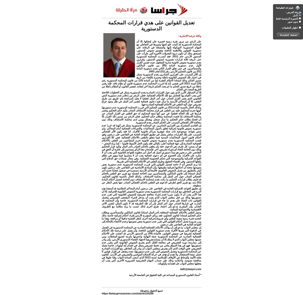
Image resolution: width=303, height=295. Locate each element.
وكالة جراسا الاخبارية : (189, 36)
